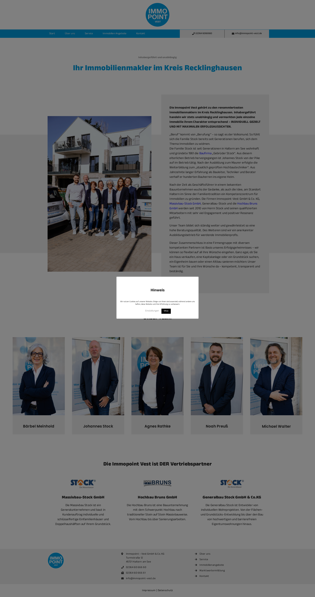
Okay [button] (166, 311)
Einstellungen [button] (152, 311)
